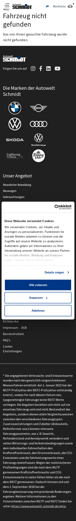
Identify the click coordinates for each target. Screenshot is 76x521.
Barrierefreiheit (13, 334)
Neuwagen (9, 191)
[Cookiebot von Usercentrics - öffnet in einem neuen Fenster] (55, 207)
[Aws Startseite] (22, 6)
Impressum (10, 327)
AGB (24, 327)
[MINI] (38, 108)
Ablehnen (38, 310)
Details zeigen (54, 272)
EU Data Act (11, 321)
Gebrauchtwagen (13, 197)
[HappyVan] (38, 156)
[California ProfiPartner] (15, 156)
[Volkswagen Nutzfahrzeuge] (38, 140)
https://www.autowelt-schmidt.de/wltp (38, 506)
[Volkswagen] (15, 124)
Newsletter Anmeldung (17, 185)
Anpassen (36, 297)
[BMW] (15, 108)
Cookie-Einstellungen (12, 348)
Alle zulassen (38, 284)
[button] (47, 6)
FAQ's (6, 340)
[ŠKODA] (15, 140)
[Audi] (38, 124)
